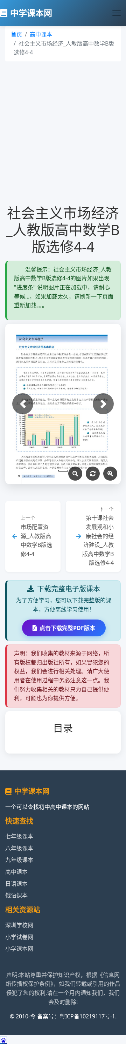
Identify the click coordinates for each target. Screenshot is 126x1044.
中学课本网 (31, 13)
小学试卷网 (19, 937)
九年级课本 (19, 860)
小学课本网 (19, 948)
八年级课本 (19, 848)
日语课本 (16, 884)
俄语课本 (16, 895)
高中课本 (41, 34)
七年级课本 (19, 836)
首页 (16, 34)
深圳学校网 (19, 925)
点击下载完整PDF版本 (67, 628)
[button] (22, 403)
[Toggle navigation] (116, 13)
